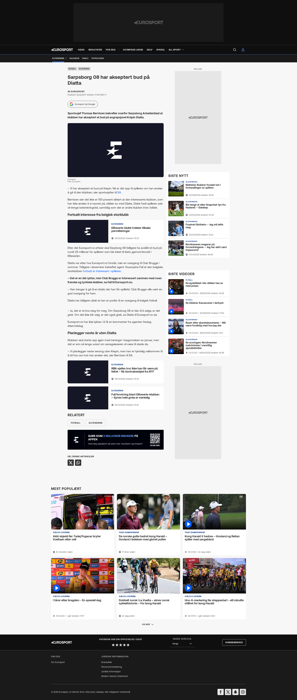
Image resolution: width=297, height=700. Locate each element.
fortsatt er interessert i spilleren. (102, 271)
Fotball (72, 69)
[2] (117, 645)
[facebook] (220, 692)
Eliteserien (84, 69)
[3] (121, 645)
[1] (113, 645)
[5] (128, 645)
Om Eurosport (58, 662)
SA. (119, 192)
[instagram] (243, 692)
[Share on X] (71, 463)
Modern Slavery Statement (114, 676)
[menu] (235, 49)
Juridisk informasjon (111, 671)
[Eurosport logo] (62, 49)
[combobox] (182, 643)
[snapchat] (235, 692)
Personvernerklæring (111, 667)
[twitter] (228, 692)
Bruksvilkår (106, 662)
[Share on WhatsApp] (78, 463)
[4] (124, 645)
